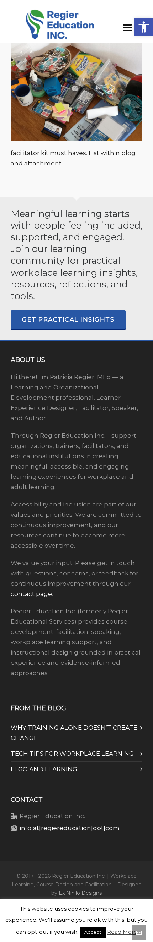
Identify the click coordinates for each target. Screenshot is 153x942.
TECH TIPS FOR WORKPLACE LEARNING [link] (72, 753)
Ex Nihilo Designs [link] (80, 893)
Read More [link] (122, 932)
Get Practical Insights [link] (68, 319)
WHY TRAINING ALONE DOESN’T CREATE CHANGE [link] (74, 732)
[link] (143, 27)
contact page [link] (31, 593)
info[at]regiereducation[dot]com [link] (70, 828)
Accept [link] (92, 932)
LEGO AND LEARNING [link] (44, 769)
